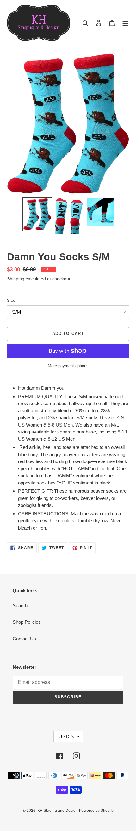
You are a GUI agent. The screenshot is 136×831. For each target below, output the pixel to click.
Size (11, 300)
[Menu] (125, 23)
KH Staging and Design (57, 810)
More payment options (68, 366)
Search (20, 605)
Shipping (15, 278)
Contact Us (24, 638)
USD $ (66, 736)
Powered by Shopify (96, 810)
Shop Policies (27, 622)
